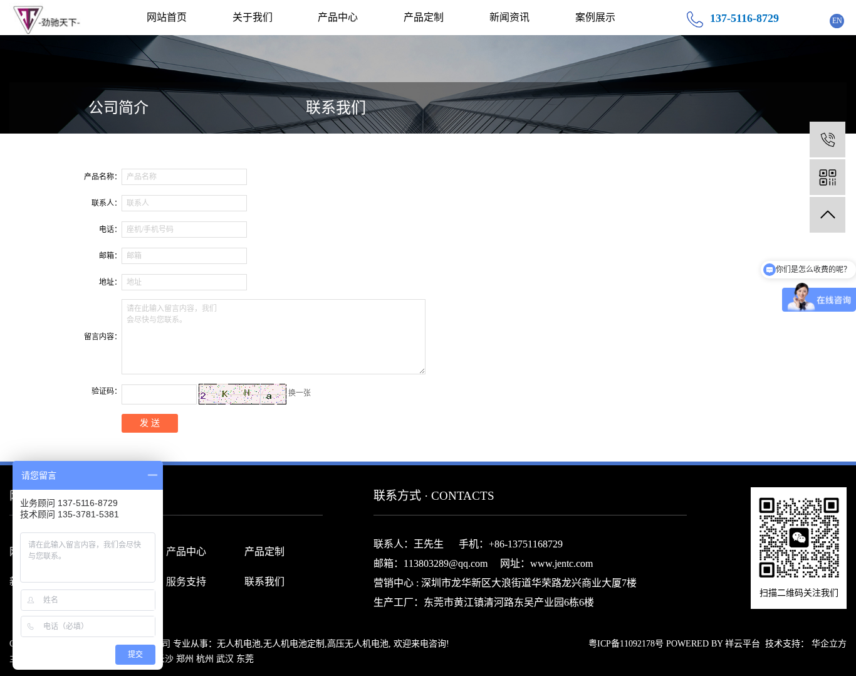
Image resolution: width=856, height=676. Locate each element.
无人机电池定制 (294, 643)
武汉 (225, 658)
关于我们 (252, 17)
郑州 (185, 658)
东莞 (245, 658)
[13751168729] (827, 139)
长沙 (165, 658)
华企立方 (829, 643)
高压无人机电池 (358, 643)
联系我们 (336, 108)
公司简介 (118, 108)
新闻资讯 (509, 17)
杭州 (205, 658)
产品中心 (338, 17)
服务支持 (186, 581)
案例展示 (595, 17)
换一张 (299, 393)
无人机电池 (239, 643)
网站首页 (167, 17)
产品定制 (424, 17)
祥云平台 (742, 643)
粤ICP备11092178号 (626, 643)
